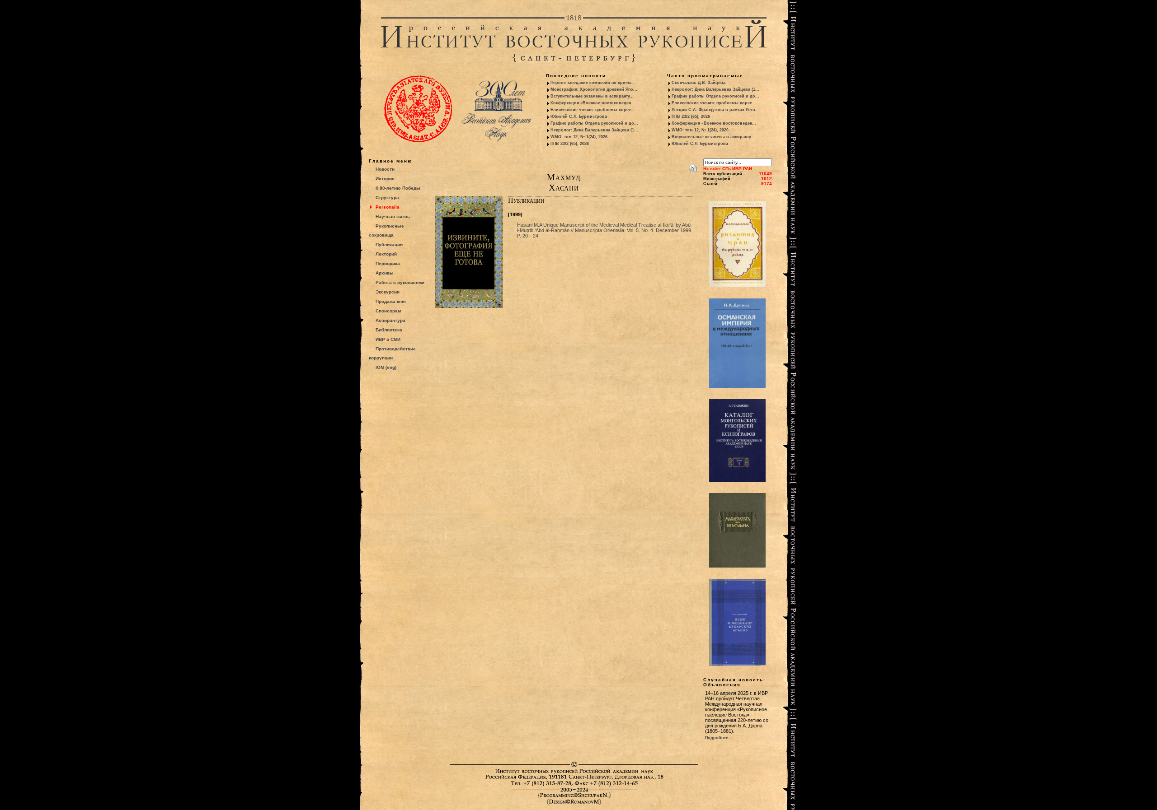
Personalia (388, 207)
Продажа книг (391, 301)
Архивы (385, 272)
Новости (385, 169)
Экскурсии (388, 291)
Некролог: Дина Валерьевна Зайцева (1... (594, 130)
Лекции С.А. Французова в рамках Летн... (715, 109)
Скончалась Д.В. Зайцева (698, 82)
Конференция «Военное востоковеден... (592, 103)
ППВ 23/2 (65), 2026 (569, 143)
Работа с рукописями (400, 282)
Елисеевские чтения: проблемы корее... (592, 109)
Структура (387, 197)
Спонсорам (388, 310)
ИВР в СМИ (388, 339)
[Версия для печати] (692, 166)
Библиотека (389, 329)
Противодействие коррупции (392, 353)
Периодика (388, 263)
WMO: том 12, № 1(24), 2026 (578, 137)
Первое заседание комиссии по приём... (592, 82)
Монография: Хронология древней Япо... (593, 89)
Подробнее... (718, 738)
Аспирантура (390, 320)
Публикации (389, 244)
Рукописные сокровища (386, 230)
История (385, 178)
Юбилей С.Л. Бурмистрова (578, 116)
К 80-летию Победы (398, 188)
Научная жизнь (393, 216)
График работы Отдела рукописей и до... (594, 123)
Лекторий (386, 253)
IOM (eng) (386, 367)
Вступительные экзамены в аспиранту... (592, 96)
